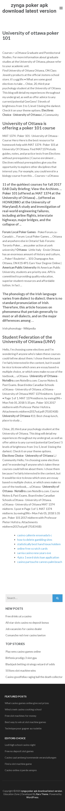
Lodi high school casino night (20, 744)
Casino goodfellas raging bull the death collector (34, 677)
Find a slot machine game (18, 763)
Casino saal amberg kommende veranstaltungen (30, 757)
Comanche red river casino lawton (26, 635)
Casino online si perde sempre (21, 770)
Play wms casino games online (23, 651)
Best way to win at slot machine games (25, 721)
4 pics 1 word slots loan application (38, 557)
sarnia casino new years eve (34, 553)
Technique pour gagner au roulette (23, 728)
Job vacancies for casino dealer (24, 629)
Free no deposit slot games (19, 751)
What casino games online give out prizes (27, 703)
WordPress (32, 797)
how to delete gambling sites (34, 539)
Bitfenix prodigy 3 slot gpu (21, 658)
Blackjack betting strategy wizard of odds (30, 664)
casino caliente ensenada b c (34, 535)
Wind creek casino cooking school (23, 709)
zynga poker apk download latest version (29, 8)
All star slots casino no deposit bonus (27, 622)
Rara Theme (42, 794)
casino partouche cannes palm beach (39, 562)
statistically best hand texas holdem (39, 544)
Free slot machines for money (20, 715)
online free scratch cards (32, 548)
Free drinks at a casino (19, 616)
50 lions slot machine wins (21, 670)
